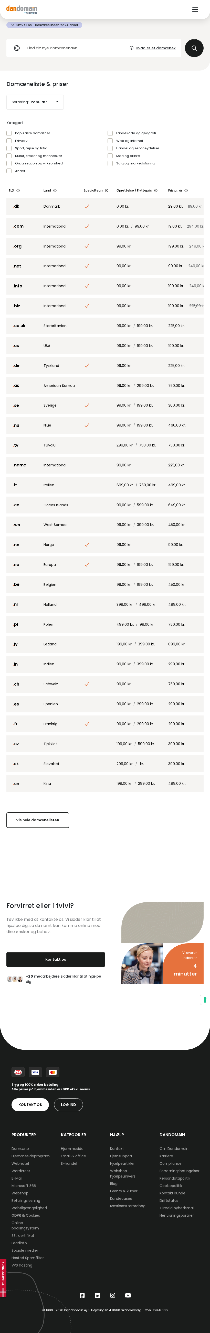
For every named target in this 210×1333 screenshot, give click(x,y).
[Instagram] (112, 1295)
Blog (114, 1183)
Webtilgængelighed (29, 1208)
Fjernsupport (121, 1156)
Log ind (68, 1104)
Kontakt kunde (172, 1193)
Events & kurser (124, 1191)
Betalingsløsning (26, 1200)
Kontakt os (55, 959)
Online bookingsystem (25, 1225)
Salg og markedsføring (135, 163)
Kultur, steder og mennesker (38, 155)
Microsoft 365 (24, 1185)
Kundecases (121, 1198)
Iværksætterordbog (127, 1205)
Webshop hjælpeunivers (122, 1173)
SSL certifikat (23, 1235)
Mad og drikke (128, 155)
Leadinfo (19, 1243)
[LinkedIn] (97, 1295)
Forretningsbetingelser (180, 1170)
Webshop (20, 1193)
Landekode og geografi (136, 133)
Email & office (73, 1156)
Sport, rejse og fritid (31, 148)
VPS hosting (22, 1265)
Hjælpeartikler (122, 1163)
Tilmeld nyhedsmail (177, 1208)
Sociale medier (25, 1250)
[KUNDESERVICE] (3, 1292)
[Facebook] (82, 1295)
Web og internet (129, 140)
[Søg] (194, 48)
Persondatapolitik (175, 1178)
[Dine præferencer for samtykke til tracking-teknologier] (205, 1000)
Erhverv (21, 140)
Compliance (171, 1163)
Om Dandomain (174, 1148)
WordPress (21, 1170)
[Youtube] (128, 1295)
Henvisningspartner (177, 1215)
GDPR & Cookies (26, 1215)
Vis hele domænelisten (37, 820)
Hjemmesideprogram (31, 1156)
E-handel (69, 1163)
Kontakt (117, 1148)
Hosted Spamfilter (28, 1257)
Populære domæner (32, 133)
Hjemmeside (72, 1148)
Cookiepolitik (171, 1185)
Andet (20, 171)
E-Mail (17, 1178)
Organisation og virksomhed (39, 163)
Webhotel (20, 1163)
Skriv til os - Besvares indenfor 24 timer (47, 25)
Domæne (20, 1148)
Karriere (166, 1156)
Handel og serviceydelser (137, 148)
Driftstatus (169, 1200)
